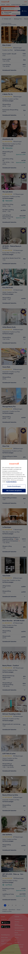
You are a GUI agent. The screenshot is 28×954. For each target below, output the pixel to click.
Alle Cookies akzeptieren (14, 490)
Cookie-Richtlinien (11, 481)
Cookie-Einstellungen (14, 486)
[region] (14, 477)
